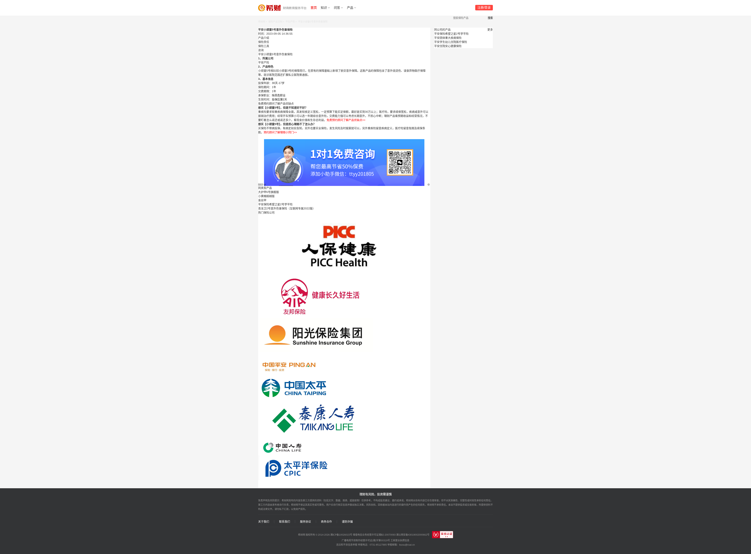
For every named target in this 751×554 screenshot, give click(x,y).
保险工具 (263, 46)
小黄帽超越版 (266, 196)
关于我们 (263, 521)
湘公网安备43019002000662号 (412, 534)
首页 (314, 7)
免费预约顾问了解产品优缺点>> (346, 120)
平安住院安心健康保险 (448, 46)
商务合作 (326, 521)
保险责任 (263, 41)
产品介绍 (263, 37)
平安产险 (290, 21)
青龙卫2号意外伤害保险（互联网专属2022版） (286, 208)
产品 (350, 7)
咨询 (261, 50)
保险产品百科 (275, 21)
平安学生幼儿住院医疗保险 (450, 41)
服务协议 (305, 521)
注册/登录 (484, 7)
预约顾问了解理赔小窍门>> (280, 132)
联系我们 (284, 521)
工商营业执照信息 (400, 540)
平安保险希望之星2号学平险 (275, 204)
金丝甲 (262, 200)
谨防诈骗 (347, 521)
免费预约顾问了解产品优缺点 (276, 103)
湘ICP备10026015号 (341, 534)
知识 (324, 7)
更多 (490, 29)
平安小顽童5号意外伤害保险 (313, 21)
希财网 (261, 21)
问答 (337, 7)
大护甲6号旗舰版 (268, 192)
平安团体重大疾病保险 (448, 37)
